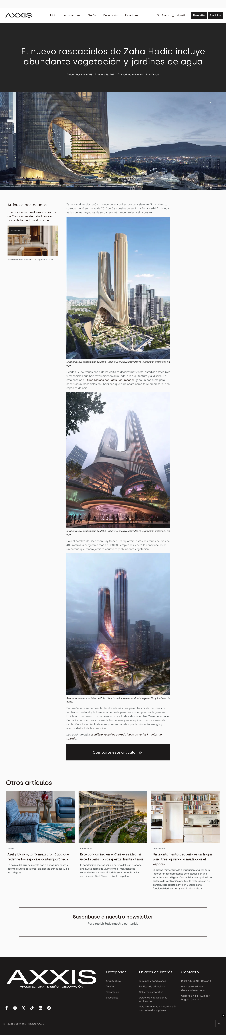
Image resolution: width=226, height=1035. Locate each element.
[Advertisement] (202, 248)
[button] (140, 752)
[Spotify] (51, 1010)
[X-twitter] (25, 1010)
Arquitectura (72, 15)
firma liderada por (110, 380)
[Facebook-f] (8, 1010)
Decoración (110, 15)
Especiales (131, 15)
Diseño (91, 15)
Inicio (53, 15)
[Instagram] (17, 1010)
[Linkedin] (42, 1010)
